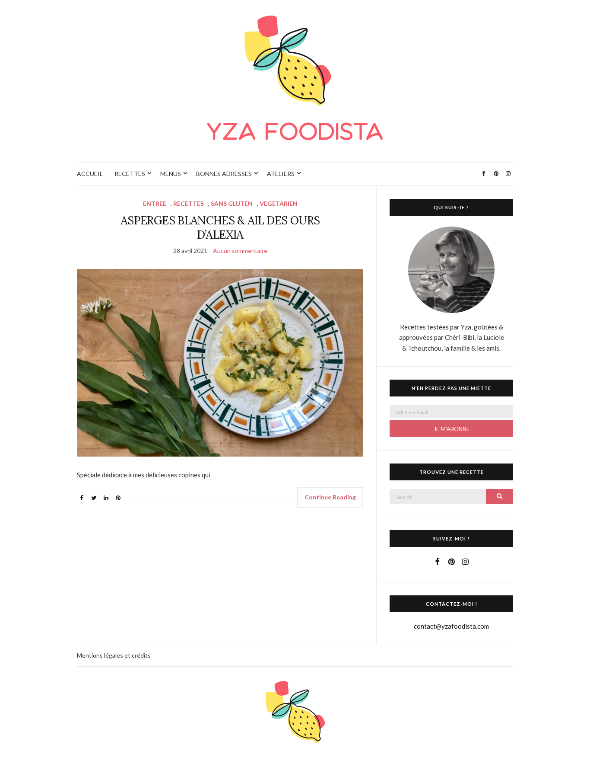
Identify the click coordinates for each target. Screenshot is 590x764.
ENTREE (154, 203)
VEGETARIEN (279, 203)
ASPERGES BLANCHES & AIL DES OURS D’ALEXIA (220, 227)
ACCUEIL (90, 173)
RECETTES (129, 173)
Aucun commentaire (240, 250)
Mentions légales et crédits (114, 655)
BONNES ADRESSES (224, 173)
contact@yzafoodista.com (451, 626)
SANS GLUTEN (232, 203)
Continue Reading (330, 497)
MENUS (170, 173)
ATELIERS (281, 173)
